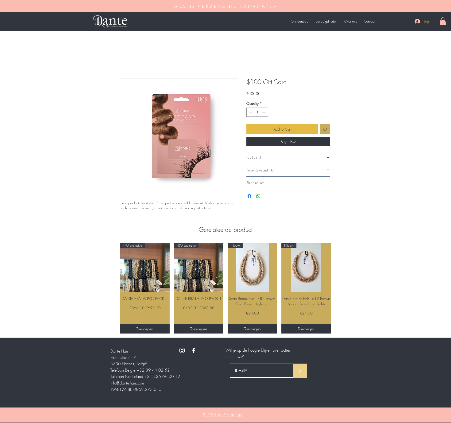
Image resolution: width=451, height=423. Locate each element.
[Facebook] (193, 350)
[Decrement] (250, 112)
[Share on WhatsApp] (258, 196)
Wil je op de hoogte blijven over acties (258, 350)
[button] (442, 21)
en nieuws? (235, 356)
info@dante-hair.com (127, 383)
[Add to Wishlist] (325, 129)
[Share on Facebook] (249, 196)
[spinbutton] (257, 112)
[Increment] (264, 112)
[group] (225, 288)
